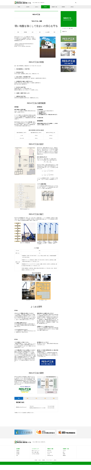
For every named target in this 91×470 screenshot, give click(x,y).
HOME (19, 6)
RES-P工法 (49, 450)
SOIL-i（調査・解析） (35, 452)
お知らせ (36, 6)
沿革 (17, 455)
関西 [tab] (54, 398)
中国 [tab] (45, 398)
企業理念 (17, 450)
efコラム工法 (49, 452)
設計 (32, 32)
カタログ (64, 450)
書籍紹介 (64, 455)
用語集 (64, 453)
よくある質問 (47, 32)
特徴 (18, 32)
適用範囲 (25, 32)
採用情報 (63, 6)
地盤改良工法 (64, 31)
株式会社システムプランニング (21, 407)
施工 (40, 32)
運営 (54, 32)
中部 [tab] (36, 398)
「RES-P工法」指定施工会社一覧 (25, 386)
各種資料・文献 (54, 6)
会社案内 (27, 6)
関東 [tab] (27, 398)
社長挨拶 (17, 452)
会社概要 (17, 453)
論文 (63, 452)
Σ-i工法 (48, 453)
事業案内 (45, 6)
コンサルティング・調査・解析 (67, 28)
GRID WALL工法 (50, 455)
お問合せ (72, 6)
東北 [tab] (19, 398)
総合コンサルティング (35, 450)
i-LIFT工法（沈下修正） (36, 453)
